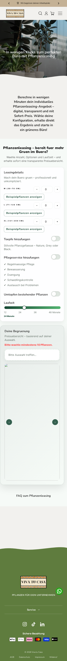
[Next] (58, 3)
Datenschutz (24, 657)
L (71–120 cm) (12, 205)
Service (32, 609)
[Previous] (9, 3)
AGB (12, 657)
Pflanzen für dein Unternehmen (33, 595)
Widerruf (53, 657)
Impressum (40, 657)
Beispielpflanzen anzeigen (24, 197)
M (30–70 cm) (12, 188)
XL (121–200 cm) (14, 221)
